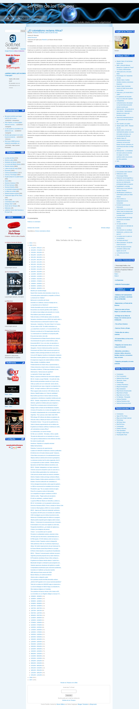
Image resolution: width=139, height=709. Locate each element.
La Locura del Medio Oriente (13, 164)
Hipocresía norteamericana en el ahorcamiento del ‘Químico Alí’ (125, 119)
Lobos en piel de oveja (11, 168)
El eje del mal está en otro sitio (39, 336)
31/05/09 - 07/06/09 (36, 625)
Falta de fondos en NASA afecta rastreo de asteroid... (45, 317)
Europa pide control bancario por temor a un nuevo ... (45, 345)
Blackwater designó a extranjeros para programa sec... (46, 563)
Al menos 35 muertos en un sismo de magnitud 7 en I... (46, 410)
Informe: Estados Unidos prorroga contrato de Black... (45, 477)
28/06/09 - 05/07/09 (36, 615)
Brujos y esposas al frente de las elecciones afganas (45, 376)
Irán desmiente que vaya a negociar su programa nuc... (46, 386)
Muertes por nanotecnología (38, 290)
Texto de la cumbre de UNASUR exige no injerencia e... (46, 584)
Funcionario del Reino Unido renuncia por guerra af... (45, 350)
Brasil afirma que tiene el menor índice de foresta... (45, 395)
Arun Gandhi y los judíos (123, 123)
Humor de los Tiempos (11, 206)
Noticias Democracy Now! (124, 403)
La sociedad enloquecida (12, 189)
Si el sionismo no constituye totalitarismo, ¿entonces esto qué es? (124, 232)
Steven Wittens (61, 704)
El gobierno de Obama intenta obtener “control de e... (45, 560)
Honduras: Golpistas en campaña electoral (42, 443)
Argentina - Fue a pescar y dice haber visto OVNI (44, 415)
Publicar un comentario (34, 221)
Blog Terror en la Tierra (123, 395)
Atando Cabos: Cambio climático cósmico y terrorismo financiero (125, 82)
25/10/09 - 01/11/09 (36, 269)
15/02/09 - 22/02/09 (36, 660)
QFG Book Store (121, 422)
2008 (30, 677)
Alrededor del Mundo (11, 162)
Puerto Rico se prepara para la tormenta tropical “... (45, 405)
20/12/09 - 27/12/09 (36, 250)
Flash (6, 394)
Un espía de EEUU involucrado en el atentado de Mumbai (125, 226)
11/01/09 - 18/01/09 (36, 672)
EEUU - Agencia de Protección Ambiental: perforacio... (45, 510)
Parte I (116, 274)
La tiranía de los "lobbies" (38, 298)
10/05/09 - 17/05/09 (36, 632)
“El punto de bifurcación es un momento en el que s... (45, 436)
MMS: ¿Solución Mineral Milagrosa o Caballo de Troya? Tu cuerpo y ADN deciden (125, 67)
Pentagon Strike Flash (123, 432)
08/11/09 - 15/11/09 (36, 264)
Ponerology (120, 420)
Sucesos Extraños (10, 187)
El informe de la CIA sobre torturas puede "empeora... (45, 453)
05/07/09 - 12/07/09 (36, 613)
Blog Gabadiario (121, 389)
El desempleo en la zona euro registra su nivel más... (45, 524)
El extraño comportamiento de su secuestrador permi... (46, 412)
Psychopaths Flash (122, 434)
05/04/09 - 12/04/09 (36, 644)
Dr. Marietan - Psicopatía (123, 397)
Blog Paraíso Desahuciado (124, 391)
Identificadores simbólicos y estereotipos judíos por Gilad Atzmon (124, 194)
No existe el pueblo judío (37, 441)
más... (118, 161)
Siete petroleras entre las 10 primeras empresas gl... (45, 543)
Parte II (116, 276)
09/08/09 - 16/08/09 (36, 601)
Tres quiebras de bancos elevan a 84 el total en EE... (45, 591)
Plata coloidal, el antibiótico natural (40, 362)
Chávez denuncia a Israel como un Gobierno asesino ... (46, 367)
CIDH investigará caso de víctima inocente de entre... (45, 515)
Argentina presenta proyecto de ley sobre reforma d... (45, 555)
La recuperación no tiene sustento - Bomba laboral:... (45, 462)
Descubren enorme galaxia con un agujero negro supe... (46, 357)
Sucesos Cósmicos (10, 183)
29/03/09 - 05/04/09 (36, 646)
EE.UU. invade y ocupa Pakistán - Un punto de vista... (45, 379)
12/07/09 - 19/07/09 (36, 610)
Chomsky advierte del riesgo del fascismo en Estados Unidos (124, 219)
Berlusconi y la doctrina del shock (40, 300)
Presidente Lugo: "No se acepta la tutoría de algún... (45, 489)
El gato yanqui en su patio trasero (14, 176)
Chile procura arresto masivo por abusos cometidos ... (45, 474)
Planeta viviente (9, 166)
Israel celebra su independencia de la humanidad (122, 201)
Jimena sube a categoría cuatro (39, 577)
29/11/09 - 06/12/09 (36, 257)
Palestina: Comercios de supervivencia (41, 448)
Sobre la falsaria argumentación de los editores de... (45, 424)
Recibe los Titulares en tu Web (69, 682)
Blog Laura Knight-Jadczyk (124, 418)
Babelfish (23, 49)
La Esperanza (119, 280)
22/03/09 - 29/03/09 (36, 649)
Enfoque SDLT (9, 204)
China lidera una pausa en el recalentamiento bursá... (45, 455)
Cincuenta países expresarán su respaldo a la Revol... (46, 295)
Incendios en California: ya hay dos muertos (43, 570)
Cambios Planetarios (122, 384)
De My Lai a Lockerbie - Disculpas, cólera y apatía (44, 434)
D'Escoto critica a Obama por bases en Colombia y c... (45, 419)
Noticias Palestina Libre (123, 401)
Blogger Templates (83, 704)
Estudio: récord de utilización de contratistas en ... (44, 481)
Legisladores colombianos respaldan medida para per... (46, 398)
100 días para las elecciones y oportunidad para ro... (45, 536)
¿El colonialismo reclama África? (45, 30)
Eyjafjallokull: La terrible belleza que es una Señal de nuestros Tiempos (124, 188)
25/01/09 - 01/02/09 (36, 668)
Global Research (32, 37)
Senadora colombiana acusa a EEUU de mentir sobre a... (46, 319)
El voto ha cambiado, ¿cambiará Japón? (42, 498)
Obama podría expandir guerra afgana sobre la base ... (46, 520)
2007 (30, 680)
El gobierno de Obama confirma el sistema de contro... (46, 426)
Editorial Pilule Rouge (123, 378)
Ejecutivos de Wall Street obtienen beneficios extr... (45, 465)
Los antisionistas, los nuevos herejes (41, 431)
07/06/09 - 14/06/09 (36, 622)
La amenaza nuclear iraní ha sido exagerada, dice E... (45, 460)
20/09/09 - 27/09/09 (36, 281)
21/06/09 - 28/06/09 (36, 617)
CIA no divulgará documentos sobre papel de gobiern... (46, 484)
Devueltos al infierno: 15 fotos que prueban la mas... (45, 369)
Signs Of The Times (122, 416)
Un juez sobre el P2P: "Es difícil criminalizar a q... (44, 326)
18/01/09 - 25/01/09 (36, 670)
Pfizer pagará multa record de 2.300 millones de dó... (45, 391)
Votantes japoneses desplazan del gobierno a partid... (45, 565)
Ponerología (120, 382)
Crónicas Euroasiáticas (11, 172)
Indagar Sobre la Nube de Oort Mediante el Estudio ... (45, 407)
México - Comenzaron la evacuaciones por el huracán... (46, 522)
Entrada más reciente (33, 227)
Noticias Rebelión (121, 399)
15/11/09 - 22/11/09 (36, 262)
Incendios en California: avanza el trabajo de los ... (45, 302)
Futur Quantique (121, 430)
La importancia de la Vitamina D (39, 305)
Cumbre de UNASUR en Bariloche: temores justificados (46, 450)
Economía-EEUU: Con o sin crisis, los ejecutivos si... (45, 343)
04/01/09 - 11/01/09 (36, 675)
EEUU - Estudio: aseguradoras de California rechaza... (46, 400)
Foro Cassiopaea (121, 376)
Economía (7, 170)
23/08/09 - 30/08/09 (36, 596)
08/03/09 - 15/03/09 (36, 653)
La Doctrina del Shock (123, 253)
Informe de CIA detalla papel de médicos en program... (46, 517)
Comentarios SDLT (10, 201)
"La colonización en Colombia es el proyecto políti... (45, 333)
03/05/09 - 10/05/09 (36, 634)
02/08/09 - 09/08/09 (36, 603)
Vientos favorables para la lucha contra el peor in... (45, 307)
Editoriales (8, 208)
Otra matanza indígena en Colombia (41, 589)
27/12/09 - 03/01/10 (36, 247)
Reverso (11, 51)
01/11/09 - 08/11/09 (36, 267)
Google (7, 51)
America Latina (9, 160)
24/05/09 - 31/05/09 (36, 627)
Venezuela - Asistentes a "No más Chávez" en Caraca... (46, 324)
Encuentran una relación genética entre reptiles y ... (45, 309)
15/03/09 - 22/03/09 (36, 651)
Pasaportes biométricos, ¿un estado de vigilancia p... (45, 527)
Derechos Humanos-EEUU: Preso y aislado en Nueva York (47, 505)
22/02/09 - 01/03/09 (36, 658)
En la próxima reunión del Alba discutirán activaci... (45, 579)
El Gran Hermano (10, 185)
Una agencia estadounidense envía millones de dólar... (46, 438)
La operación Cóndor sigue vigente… (41, 374)
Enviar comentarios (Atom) (42, 231)
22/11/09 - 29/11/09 (36, 259)
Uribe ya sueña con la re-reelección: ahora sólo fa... (45, 384)
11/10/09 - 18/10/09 (36, 274)
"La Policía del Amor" (122, 240)
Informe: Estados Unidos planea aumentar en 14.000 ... (46, 479)
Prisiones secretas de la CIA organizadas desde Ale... (45, 331)
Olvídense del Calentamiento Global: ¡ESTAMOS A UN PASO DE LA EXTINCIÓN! (123, 297)
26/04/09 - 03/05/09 (36, 637)
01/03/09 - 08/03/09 (36, 656)
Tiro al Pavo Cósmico (121, 324)
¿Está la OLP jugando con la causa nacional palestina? (46, 582)
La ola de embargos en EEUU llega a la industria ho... (45, 586)
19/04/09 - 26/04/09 (36, 639)
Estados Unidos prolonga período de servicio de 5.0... (45, 352)
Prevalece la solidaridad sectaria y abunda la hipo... (45, 534)
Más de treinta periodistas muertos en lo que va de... (45, 381)
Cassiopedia (120, 426)
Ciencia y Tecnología (10, 174)
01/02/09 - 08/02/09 (36, 665)
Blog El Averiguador (122, 386)
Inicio (7, 19)
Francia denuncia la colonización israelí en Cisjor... (45, 321)
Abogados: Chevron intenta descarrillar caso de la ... (45, 348)
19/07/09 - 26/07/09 (36, 608)
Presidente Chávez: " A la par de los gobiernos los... (45, 422)
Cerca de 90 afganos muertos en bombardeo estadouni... (46, 355)
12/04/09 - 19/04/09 (36, 641)
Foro (12, 19)
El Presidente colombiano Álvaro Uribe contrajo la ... (45, 558)
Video (10, 394)
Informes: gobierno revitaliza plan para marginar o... (45, 403)
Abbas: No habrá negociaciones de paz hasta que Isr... (46, 546)
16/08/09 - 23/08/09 (36, 598)
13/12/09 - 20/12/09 (36, 252)
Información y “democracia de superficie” (42, 372)
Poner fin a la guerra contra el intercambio (42, 491)
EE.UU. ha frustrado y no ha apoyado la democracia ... (46, 503)
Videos (7, 199)
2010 (30, 243)
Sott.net (18, 19)
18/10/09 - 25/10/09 (36, 271)
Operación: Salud (121, 380)
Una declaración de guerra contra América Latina (44, 340)
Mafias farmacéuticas (36, 446)
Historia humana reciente (12, 193)
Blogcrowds (93, 704)
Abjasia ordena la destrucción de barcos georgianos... (45, 457)
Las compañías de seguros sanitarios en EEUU (44, 493)
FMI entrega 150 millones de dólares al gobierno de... (45, 417)
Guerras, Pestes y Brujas (122, 328)
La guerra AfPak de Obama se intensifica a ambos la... (45, 501)
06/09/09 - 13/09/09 (36, 286)
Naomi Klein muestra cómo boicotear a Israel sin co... (45, 293)
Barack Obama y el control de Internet (41, 574)
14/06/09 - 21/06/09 (36, 620)
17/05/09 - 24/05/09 (36, 629)
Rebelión (44, 39)
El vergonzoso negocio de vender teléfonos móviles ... (45, 360)
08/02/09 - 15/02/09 (36, 663)
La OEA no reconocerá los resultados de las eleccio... (45, 486)
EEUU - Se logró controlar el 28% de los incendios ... (45, 388)
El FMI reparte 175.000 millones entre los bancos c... (45, 539)
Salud (6, 181)
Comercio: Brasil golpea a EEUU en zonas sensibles (45, 508)
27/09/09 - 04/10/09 (36, 278)
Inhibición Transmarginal (122, 284)
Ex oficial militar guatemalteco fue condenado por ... (45, 472)
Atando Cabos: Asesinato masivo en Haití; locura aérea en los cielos (125, 88)
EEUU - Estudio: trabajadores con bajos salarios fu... (45, 467)
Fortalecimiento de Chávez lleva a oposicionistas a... (45, 364)
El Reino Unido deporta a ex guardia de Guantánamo (45, 551)
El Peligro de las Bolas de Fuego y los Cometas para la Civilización (123, 318)
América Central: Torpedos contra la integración (44, 541)
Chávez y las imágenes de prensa (40, 529)
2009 (30, 245)
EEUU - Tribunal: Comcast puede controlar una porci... (46, 553)
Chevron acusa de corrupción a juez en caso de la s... (45, 469)
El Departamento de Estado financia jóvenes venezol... (46, 338)
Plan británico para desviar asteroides (41, 314)
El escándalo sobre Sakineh (124, 171)
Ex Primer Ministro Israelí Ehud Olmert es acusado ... (45, 548)
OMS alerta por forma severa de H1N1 (41, 572)
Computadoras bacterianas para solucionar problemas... (46, 567)
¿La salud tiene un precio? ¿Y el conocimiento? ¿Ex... (45, 329)
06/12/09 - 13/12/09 (36, 255)
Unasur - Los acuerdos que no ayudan (41, 532)
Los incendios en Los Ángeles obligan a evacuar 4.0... (46, 594)
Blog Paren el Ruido (122, 393)
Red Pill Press (120, 424)
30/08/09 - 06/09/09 (36, 288)
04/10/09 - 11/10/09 (36, 276)
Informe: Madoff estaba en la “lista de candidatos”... (45, 393)
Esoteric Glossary (121, 428)
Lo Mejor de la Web (10, 191)
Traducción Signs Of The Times (13, 195)
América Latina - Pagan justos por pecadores (43, 496)
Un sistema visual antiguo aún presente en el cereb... (45, 312)
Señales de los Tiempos (69, 700)
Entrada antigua (105, 227)
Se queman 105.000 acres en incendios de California (45, 512)
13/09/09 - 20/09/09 (36, 283)
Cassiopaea (120, 374)
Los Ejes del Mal (9, 158)
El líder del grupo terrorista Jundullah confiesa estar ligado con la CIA (124, 249)
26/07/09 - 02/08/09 (36, 605)
